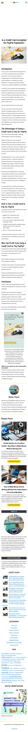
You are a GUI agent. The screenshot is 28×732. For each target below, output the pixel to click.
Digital (18, 660)
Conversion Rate (13, 659)
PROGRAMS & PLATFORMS (14, 642)
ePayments (18, 662)
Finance (5, 668)
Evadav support (18, 665)
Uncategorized (14, 645)
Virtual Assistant (6, 680)
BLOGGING (14, 628)
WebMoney (14, 680)
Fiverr (11, 668)
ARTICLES (14, 625)
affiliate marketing (7, 657)
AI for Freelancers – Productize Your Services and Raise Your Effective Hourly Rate (17, 596)
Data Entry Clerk (12, 661)
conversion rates (20, 659)
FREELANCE (14, 635)
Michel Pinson (14, 397)
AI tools (14, 657)
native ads (4, 672)
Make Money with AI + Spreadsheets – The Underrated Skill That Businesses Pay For (17, 615)
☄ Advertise (14, 728)
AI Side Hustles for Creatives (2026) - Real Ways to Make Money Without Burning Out (14, 446)
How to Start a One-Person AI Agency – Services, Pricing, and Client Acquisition (17, 609)
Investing (11, 670)
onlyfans (3, 674)
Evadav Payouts (11, 665)
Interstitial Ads (4, 670)
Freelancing (16, 668)
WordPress (4, 682)
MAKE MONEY (14, 637)
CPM (5, 661)
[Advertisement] (14, 22)
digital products (5, 662)
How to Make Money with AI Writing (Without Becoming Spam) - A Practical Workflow (14, 489)
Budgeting (23, 657)
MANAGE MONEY (14, 640)
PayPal (8, 674)
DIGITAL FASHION (14, 632)
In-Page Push (22, 668)
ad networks (19, 653)
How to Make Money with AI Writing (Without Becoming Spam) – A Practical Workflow (17, 584)
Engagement (11, 662)
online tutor (11, 672)
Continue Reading (14, 461)
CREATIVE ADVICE (14, 630)
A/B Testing (5, 653)
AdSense (3, 655)
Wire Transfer (21, 680)
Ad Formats (12, 653)
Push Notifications (15, 676)
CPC (2, 660)
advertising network (11, 655)
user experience (18, 678)
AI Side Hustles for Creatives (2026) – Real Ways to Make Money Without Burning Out (16, 578)
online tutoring (19, 672)
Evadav (4, 665)
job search (16, 670)
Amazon (18, 657)
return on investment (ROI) (7, 678)
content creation (5, 659)
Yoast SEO (9, 682)
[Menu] (2, 3)
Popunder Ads (4, 676)
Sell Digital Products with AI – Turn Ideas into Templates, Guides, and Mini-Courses (17, 590)
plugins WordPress (16, 674)
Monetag (21, 670)
